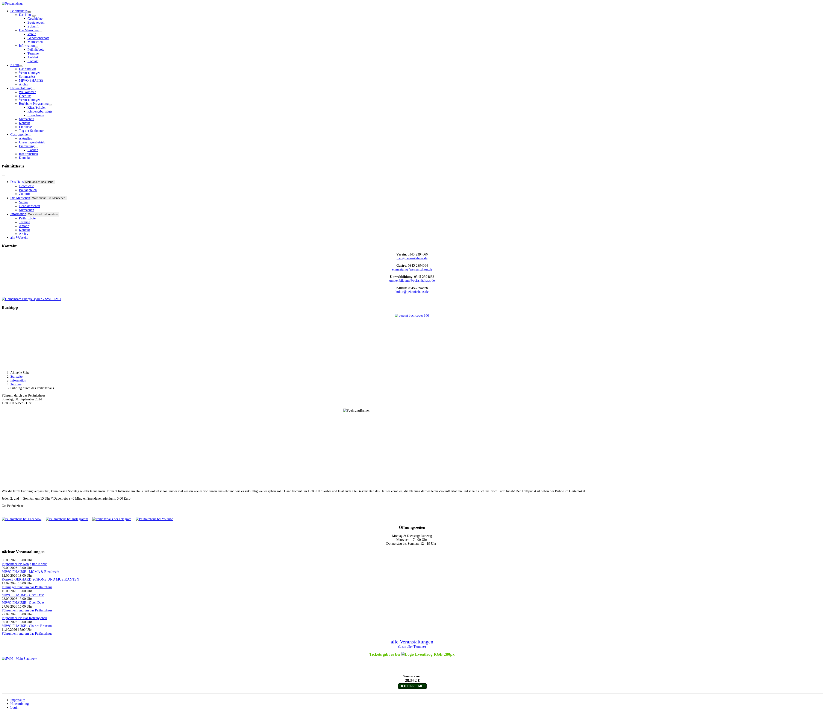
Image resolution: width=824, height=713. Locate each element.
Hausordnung (19, 703)
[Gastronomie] (29, 135)
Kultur (14, 65)
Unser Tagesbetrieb (32, 142)
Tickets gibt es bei (385, 654)
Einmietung (27, 146)
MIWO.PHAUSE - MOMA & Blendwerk (30, 571)
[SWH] (19, 658)
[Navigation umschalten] (3, 175)
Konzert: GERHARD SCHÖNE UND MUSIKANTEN (40, 579)
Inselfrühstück (28, 154)
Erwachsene (35, 115)
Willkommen (27, 92)
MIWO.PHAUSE (31, 80)
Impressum (17, 700)
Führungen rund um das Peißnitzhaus (27, 587)
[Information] (36, 46)
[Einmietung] (36, 147)
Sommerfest (27, 76)
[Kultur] (21, 66)
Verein (31, 34)
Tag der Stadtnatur (31, 130)
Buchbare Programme (33, 103)
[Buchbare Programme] (50, 104)
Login (14, 707)
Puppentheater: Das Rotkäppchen (24, 618)
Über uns (25, 96)
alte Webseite (19, 237)
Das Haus (25, 15)
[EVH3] (31, 299)
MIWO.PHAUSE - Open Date (23, 595)
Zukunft (32, 26)
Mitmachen (35, 42)
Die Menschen (29, 30)
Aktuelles (25, 138)
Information (27, 45)
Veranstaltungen (30, 72)
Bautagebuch (36, 22)
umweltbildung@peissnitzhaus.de (412, 280)
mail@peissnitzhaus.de (412, 258)
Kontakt (32, 61)
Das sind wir (27, 69)
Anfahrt (32, 57)
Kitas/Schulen (36, 107)
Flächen (32, 150)
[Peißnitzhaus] (29, 12)
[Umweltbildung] (33, 89)
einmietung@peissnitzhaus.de (412, 269)
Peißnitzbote (35, 49)
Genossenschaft (38, 38)
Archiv (23, 84)
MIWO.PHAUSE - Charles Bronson (27, 626)
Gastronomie (19, 134)
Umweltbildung (21, 88)
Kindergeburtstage (39, 111)
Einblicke (25, 127)
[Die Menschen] (40, 31)
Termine (33, 53)
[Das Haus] (34, 16)
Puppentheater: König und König (24, 564)
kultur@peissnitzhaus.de (412, 291)
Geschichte (34, 18)
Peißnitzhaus (18, 11)
